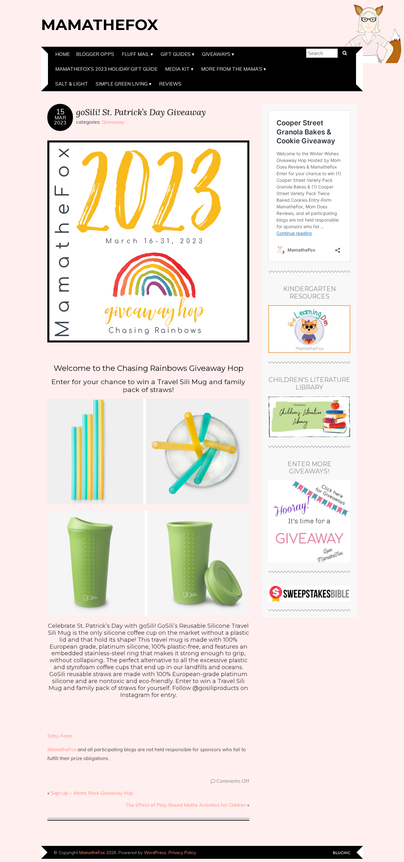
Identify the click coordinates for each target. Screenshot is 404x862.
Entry (53, 736)
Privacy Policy (182, 852)
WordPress (155, 852)
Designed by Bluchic (341, 853)
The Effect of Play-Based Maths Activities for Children (185, 805)
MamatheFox (99, 24)
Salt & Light (71, 84)
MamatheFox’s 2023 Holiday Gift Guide (106, 69)
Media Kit (177, 69)
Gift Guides (176, 54)
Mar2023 (60, 120)
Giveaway (113, 122)
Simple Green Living (122, 84)
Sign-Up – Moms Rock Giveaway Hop (92, 793)
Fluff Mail (135, 54)
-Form (65, 736)
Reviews (170, 84)
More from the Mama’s (231, 69)
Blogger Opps (95, 54)
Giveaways (216, 54)
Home (62, 54)
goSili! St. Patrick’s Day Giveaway (141, 111)
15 (60, 111)
